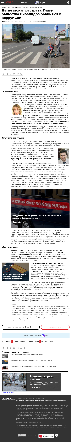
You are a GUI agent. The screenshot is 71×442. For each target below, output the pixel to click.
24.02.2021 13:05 (6, 7)
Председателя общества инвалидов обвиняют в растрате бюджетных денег (36, 217)
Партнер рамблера (32, 435)
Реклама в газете (40, 398)
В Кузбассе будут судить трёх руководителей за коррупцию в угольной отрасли (33, 366)
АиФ (57, 69)
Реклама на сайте (28, 398)
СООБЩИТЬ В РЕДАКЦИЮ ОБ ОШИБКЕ (55, 400)
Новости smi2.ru (8, 392)
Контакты (19, 398)
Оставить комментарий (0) (55, 327)
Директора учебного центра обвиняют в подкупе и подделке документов (31, 360)
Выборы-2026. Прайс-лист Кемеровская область (30, 400)
